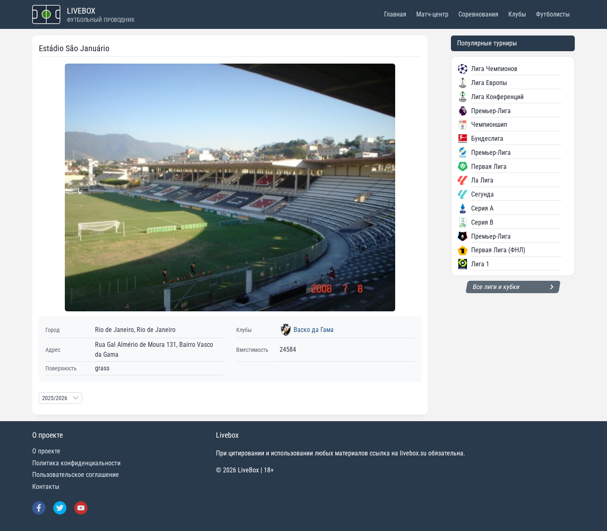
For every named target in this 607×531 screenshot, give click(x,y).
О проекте (46, 451)
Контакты (45, 487)
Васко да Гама (314, 330)
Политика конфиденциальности (76, 463)
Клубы (517, 14)
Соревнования (478, 14)
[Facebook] (38, 507)
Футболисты (553, 14)
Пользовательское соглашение (75, 475)
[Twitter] (59, 507)
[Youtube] (81, 507)
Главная (395, 14)
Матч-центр (432, 14)
